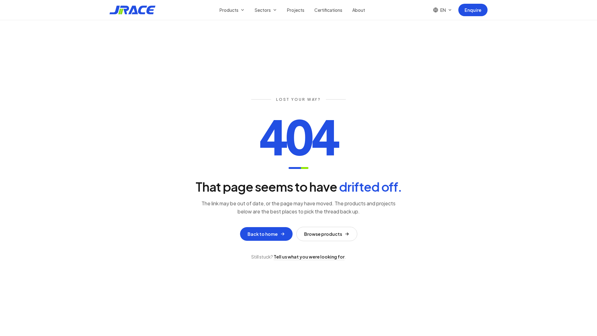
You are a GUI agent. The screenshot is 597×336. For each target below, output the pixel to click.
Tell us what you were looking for (309, 256)
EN (443, 10)
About (358, 10)
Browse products (323, 234)
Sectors (263, 10)
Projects (295, 10)
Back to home (263, 234)
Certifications (328, 10)
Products (229, 10)
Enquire (473, 10)
